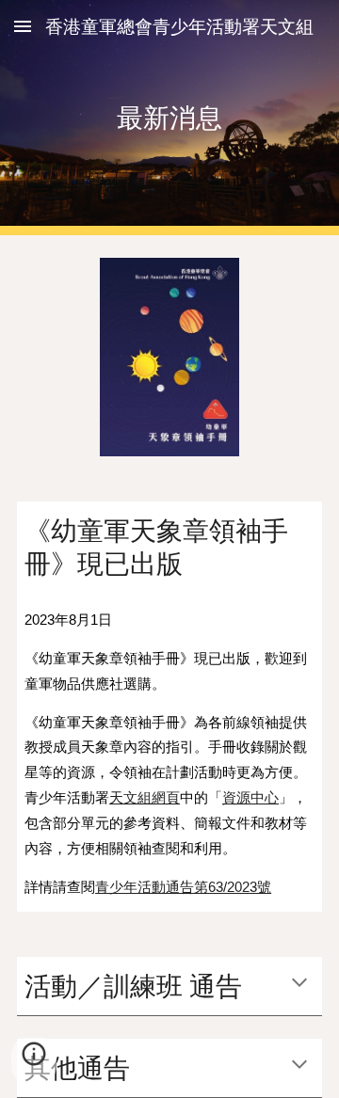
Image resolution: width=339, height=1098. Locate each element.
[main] (169, 117)
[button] (22, 26)
